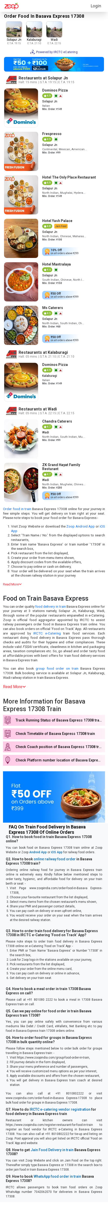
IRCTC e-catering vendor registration (60, 1109)
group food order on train (57, 668)
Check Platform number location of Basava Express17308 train (60, 760)
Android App (38, 852)
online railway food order (55, 859)
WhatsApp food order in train (57, 1176)
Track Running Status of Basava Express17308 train (59, 720)
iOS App (57, 852)
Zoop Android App (80, 526)
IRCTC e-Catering (47, 633)
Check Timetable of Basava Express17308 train (55, 734)
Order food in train (17, 509)
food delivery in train (50, 606)
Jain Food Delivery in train (52, 1150)
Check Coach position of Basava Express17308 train (60, 747)
